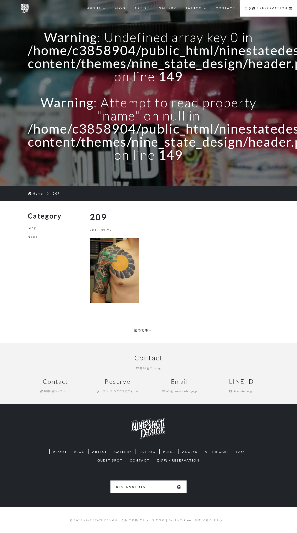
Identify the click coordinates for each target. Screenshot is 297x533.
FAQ (240, 451)
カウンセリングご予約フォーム (118, 391)
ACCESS (190, 451)
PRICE (169, 451)
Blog (32, 228)
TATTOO (193, 8)
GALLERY (167, 8)
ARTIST (142, 8)
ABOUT (94, 8)
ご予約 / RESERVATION (266, 8)
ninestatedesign (242, 391)
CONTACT (225, 8)
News (33, 236)
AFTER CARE (217, 451)
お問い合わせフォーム (57, 391)
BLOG (120, 8)
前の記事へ (143, 330)
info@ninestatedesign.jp (181, 391)
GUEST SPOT (110, 460)
